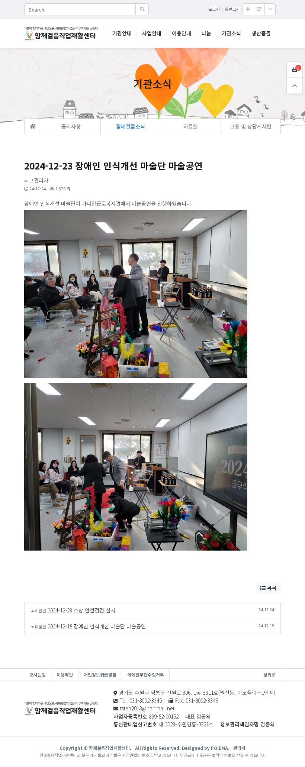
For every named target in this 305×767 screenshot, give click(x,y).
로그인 (214, 9)
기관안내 (122, 33)
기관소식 (231, 33)
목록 (271, 588)
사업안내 (151, 33)
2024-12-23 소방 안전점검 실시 (81, 610)
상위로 (269, 674)
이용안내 (181, 33)
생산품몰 (261, 33)
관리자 (239, 748)
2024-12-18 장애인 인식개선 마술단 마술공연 (97, 626)
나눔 (206, 33)
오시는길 (37, 674)
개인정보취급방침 (100, 674)
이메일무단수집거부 (145, 674)
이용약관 (65, 674)
